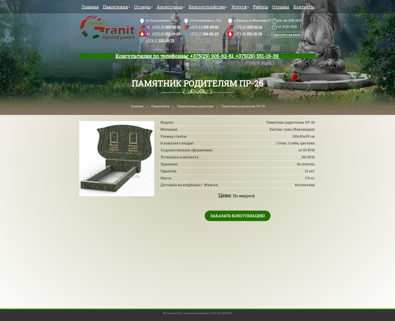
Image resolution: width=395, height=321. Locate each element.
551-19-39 (166, 33)
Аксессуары (170, 6)
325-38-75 (160, 40)
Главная (90, 6)
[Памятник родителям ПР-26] (116, 158)
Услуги (239, 6)
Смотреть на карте (287, 35)
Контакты (303, 6)
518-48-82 (204, 27)
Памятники (115, 6)
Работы (260, 6)
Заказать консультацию (237, 215)
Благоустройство (207, 6)
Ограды (142, 6)
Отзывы (280, 6)
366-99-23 (204, 33)
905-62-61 (166, 27)
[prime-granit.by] (107, 27)
